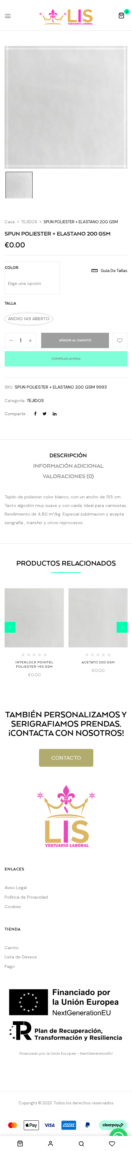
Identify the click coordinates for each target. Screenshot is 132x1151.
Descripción (68, 456)
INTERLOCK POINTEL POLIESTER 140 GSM (34, 665)
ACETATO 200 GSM (98, 662)
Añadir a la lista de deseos (119, 340)
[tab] (68, 456)
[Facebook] (35, 413)
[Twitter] (45, 413)
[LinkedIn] (54, 413)
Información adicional (68, 466)
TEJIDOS (29, 221)
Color (11, 268)
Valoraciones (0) (68, 477)
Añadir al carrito (75, 340)
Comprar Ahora (66, 359)
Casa (10, 221)
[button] (121, 15)
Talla (10, 303)
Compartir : (16, 413)
